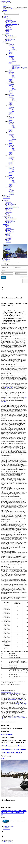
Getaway (8, 233)
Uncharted (8, 239)
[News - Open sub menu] (7, 200)
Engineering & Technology (12, 24)
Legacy (11, 189)
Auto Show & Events (11, 21)
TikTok (23, 717)
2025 (13, 99)
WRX (7, 240)
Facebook (9, 717)
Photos (5, 195)
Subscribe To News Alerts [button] (6, 264)
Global (7, 26)
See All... (14, 49)
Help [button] (4, 6)
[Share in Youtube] (4, 291)
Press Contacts (6, 198)
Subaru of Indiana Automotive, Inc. (16, 699)
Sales (7, 33)
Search (2, 13)
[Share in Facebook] (4, 289)
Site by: (10, 841)
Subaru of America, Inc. (6, 692)
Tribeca (11, 191)
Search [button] (5, 11)
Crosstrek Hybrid (10, 229)
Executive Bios (9, 38)
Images (10, 52)
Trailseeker (8, 238)
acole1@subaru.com (6, 734)
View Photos (3, 758)
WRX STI (11, 193)
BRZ (7, 226)
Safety (7, 31)
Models (5, 42)
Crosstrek (8, 228)
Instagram (14, 717)
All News (8, 18)
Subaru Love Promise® (21, 703)
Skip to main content (5, 1)
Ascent (7, 225)
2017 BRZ (14, 66)
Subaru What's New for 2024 (11, 752)
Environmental (9, 25)
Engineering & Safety (8, 826)
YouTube (3, 718)
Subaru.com (6, 4)
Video (10, 186)
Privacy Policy (4, 841)
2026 (13, 48)
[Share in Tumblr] (4, 293)
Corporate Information (11, 36)
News (4, 17)
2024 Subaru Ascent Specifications (13, 749)
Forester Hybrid (9, 231)
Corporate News (10, 22)
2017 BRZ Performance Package (19, 68)
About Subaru (9, 35)
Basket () (5, 10)
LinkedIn (19, 717)
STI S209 (11, 190)
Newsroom (11, 44)
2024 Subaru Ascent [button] (8, 800)
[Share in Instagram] (4, 294)
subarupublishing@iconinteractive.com (16, 8)
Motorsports (9, 29)
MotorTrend (3, 401)
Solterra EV (9, 237)
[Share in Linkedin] (4, 287)
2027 (13, 47)
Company (5, 34)
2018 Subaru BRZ (16, 65)
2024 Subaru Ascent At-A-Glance (13, 746)
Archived (8, 242)
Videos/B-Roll (6, 196)
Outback (8, 235)
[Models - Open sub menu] (8, 224)
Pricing (8, 30)
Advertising (9, 20)
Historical (8, 27)
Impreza (8, 234)
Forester (8, 230)
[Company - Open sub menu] (9, 216)
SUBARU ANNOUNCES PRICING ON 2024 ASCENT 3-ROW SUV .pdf (13, 812)
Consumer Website (10, 39)
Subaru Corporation (14, 693)
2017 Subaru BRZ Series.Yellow (19, 67)
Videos (10, 53)
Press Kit (11, 45)
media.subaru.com (19, 716)
